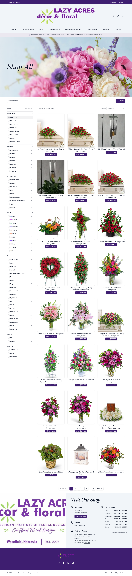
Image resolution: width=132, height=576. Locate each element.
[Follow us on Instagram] (59, 562)
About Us (113, 2)
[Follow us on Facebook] (63, 562)
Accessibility (114, 573)
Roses (41, 29)
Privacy (107, 573)
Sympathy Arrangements (73, 29)
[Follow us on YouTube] (68, 562)
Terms (101, 573)
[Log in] (118, 16)
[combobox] (115, 108)
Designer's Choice (28, 29)
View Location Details (118, 532)
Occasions (106, 29)
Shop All (13, 29)
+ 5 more (87, 536)
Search (121, 101)
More (118, 29)
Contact (121, 2)
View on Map (81, 516)
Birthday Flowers (54, 29)
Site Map (122, 573)
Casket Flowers (92, 29)
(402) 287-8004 (14, 2)
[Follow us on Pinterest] (73, 562)
